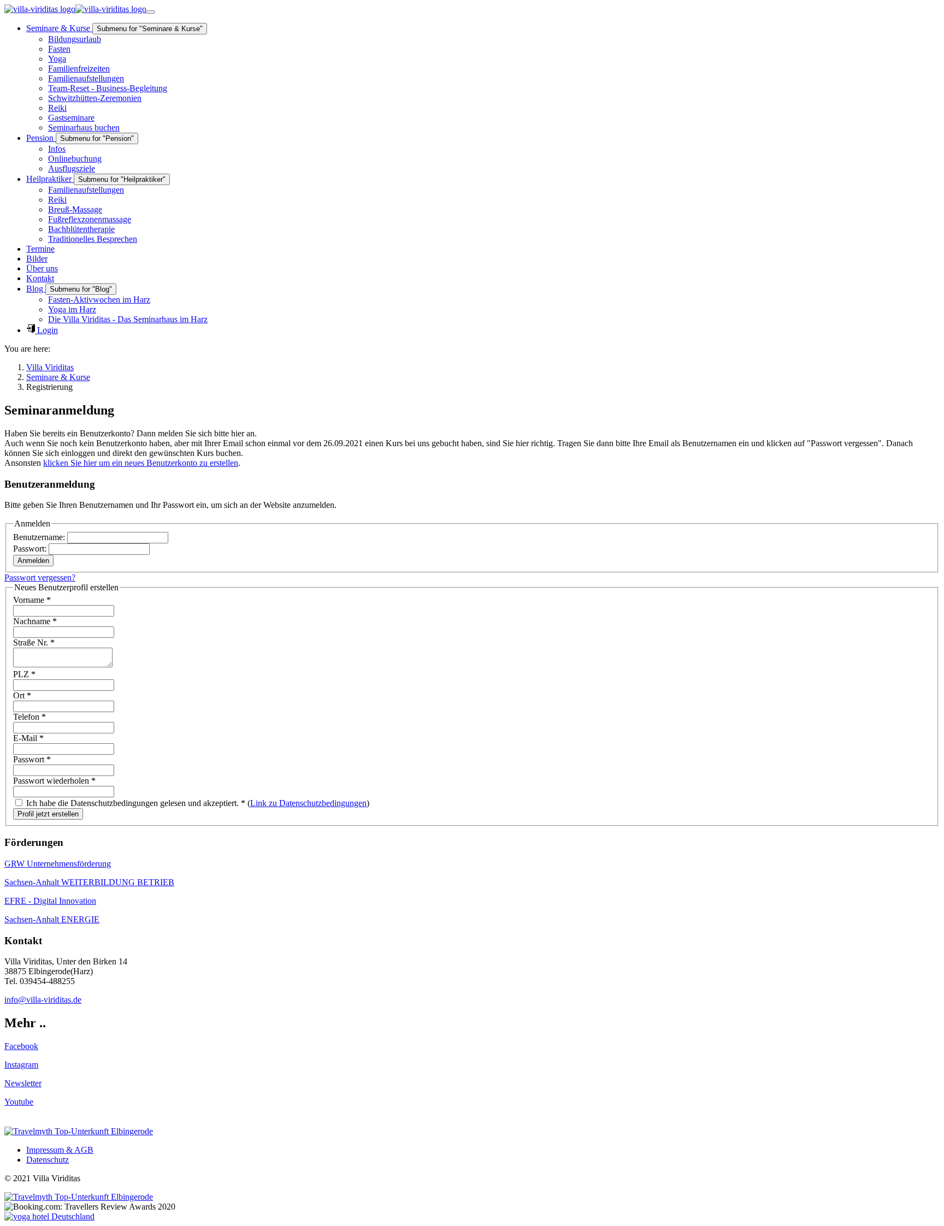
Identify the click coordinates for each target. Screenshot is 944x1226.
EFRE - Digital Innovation (50, 900)
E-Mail (28, 738)
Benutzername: (40, 537)
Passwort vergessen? (39, 577)
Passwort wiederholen (54, 780)
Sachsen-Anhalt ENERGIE (51, 919)
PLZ (24, 674)
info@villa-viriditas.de (42, 999)
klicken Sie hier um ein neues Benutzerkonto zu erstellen (140, 462)
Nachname (35, 621)
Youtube (18, 1101)
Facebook (21, 1046)
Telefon (29, 716)
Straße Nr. (34, 642)
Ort (22, 695)
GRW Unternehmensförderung (57, 863)
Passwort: (31, 548)
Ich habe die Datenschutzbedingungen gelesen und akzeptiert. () (196, 803)
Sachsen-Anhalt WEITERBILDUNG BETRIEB (89, 882)
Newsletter (23, 1083)
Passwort (32, 759)
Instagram (21, 1064)
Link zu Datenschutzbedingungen (308, 803)
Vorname (32, 600)
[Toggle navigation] (150, 12)
